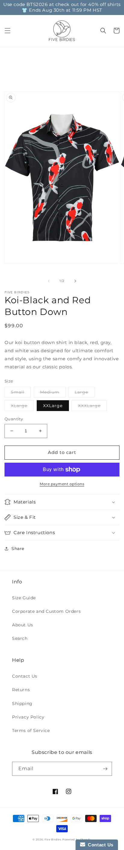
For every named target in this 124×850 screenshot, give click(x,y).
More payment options (62, 484)
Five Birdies (53, 839)
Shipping (22, 703)
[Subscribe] (105, 769)
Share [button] (17, 548)
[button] (7, 30)
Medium (49, 392)
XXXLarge (89, 405)
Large (81, 392)
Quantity (14, 418)
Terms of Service (31, 730)
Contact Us (24, 676)
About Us (22, 625)
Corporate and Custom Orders (46, 611)
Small (17, 392)
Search (20, 638)
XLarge (19, 405)
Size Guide (24, 597)
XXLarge (53, 405)
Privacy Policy (28, 717)
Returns (21, 689)
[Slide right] (75, 281)
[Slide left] (48, 281)
